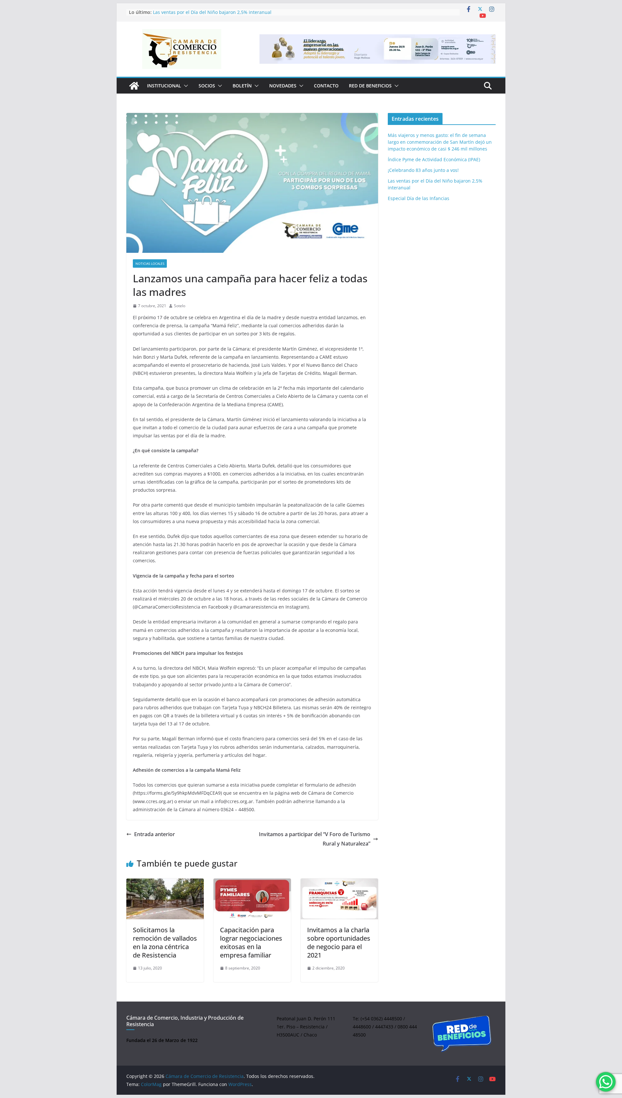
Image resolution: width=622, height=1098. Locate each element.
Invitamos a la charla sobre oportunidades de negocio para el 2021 (338, 942)
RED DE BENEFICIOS (370, 86)
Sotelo (179, 305)
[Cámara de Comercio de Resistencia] (134, 86)
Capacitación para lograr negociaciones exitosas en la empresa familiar (251, 942)
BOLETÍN (242, 86)
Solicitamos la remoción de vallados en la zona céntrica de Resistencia (165, 942)
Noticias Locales (149, 263)
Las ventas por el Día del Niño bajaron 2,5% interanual (212, 12)
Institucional (164, 86)
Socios (207, 86)
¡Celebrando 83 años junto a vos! (423, 170)
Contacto (326, 86)
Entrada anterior (154, 834)
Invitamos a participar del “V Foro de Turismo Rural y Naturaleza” (314, 839)
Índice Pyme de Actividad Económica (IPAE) (434, 159)
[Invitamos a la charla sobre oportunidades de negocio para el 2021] (339, 899)
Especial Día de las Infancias (418, 198)
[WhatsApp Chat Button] (606, 1082)
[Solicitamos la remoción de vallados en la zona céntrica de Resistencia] (165, 899)
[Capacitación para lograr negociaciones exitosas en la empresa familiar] (252, 899)
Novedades (282, 86)
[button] (184, 85)
